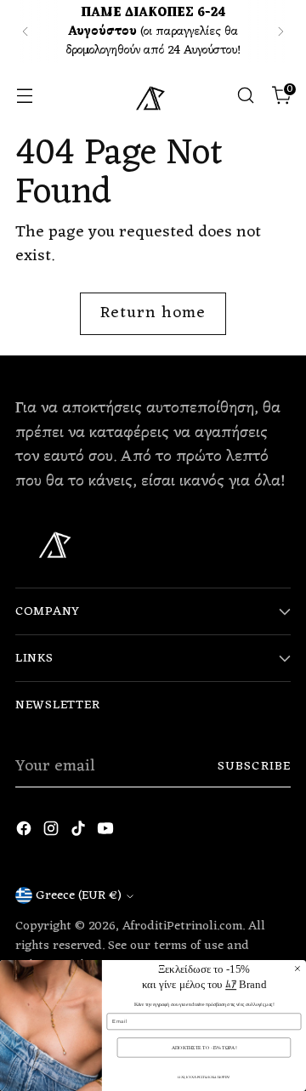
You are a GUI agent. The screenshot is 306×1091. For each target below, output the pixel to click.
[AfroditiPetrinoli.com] (153, 95)
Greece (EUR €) (79, 895)
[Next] (280, 31)
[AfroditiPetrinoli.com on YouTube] (107, 832)
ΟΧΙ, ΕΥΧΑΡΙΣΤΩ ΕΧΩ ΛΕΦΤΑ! (204, 1077)
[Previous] (25, 31)
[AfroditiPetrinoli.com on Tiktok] (80, 832)
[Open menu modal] (24, 95)
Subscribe (254, 766)
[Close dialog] (297, 969)
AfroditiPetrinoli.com (182, 926)
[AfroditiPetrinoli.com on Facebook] (25, 832)
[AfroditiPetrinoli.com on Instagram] (52, 832)
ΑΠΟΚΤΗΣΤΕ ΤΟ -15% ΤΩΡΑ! (204, 1047)
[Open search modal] (245, 95)
